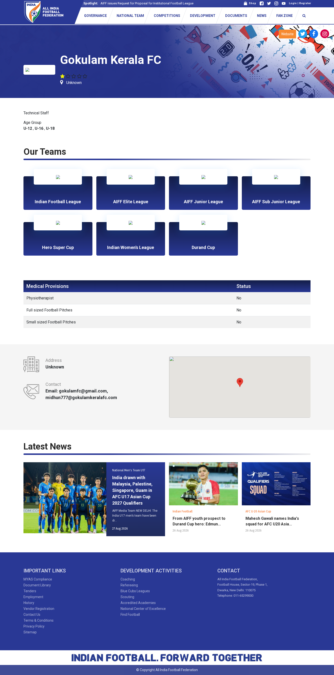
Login (293, 3)
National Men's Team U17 (128, 470)
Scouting (127, 597)
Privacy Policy (34, 626)
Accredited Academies (138, 603)
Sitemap (30, 632)
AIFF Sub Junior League (276, 201)
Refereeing (129, 585)
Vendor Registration (38, 609)
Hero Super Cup (58, 247)
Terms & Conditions (38, 620)
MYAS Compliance (37, 579)
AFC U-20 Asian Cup (258, 511)
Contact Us (31, 614)
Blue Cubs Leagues (135, 591)
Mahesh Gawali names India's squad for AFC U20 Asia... (272, 521)
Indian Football (182, 511)
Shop (251, 3)
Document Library (37, 585)
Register (305, 3)
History (28, 603)
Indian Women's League (130, 247)
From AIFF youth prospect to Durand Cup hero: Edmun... (199, 521)
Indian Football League (58, 201)
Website (287, 34)
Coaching (128, 579)
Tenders (29, 591)
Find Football (130, 614)
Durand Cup (203, 247)
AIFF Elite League (130, 201)
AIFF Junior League (203, 201)
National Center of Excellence (143, 609)
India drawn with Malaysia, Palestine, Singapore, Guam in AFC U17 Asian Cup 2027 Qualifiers (132, 490)
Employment (33, 597)
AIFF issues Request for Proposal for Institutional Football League (146, 3)
